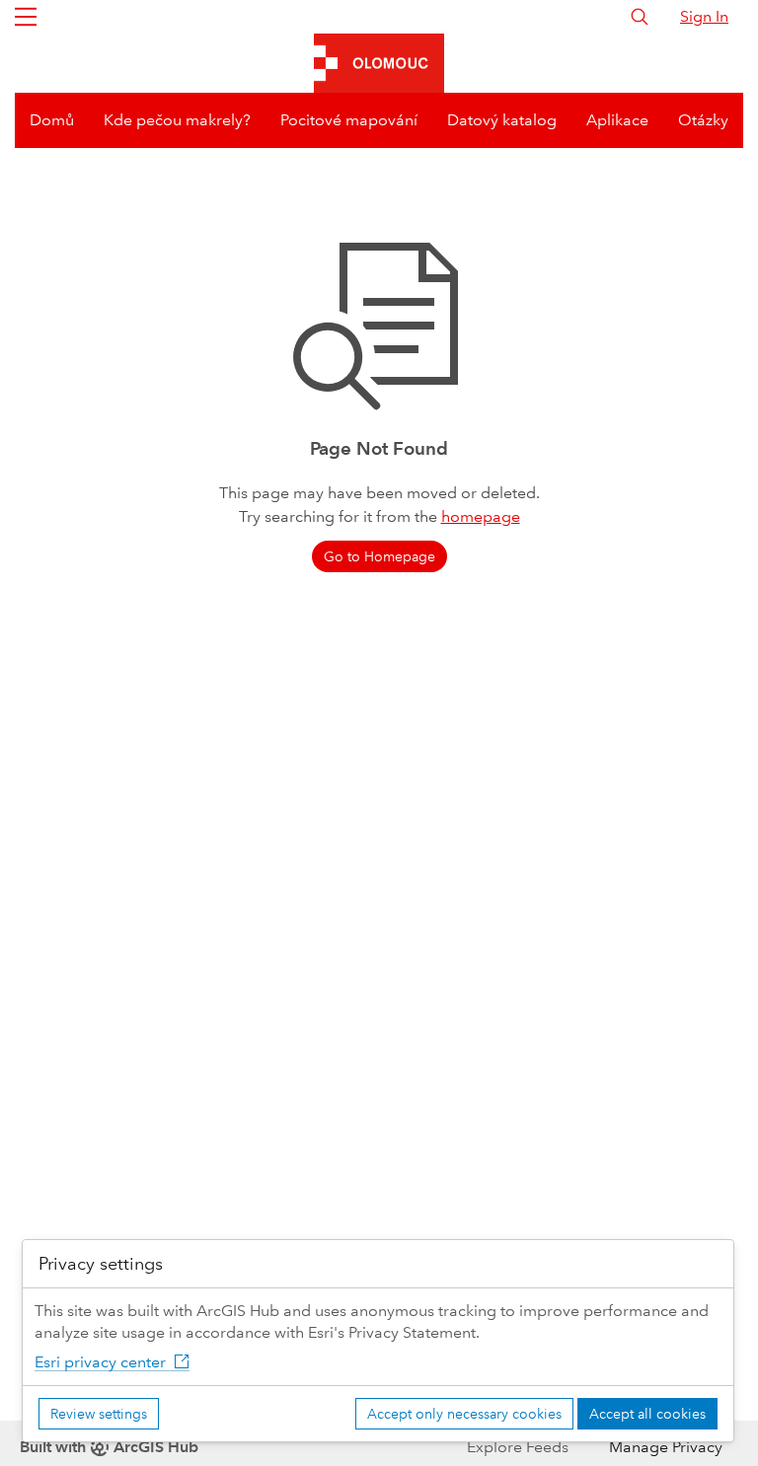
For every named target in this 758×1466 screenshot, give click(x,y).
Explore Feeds (517, 1446)
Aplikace (617, 119)
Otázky (703, 119)
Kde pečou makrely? (177, 119)
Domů (52, 119)
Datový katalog (502, 119)
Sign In (704, 16)
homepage (480, 516)
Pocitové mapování (348, 119)
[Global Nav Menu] (25, 17)
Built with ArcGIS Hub (109, 1446)
